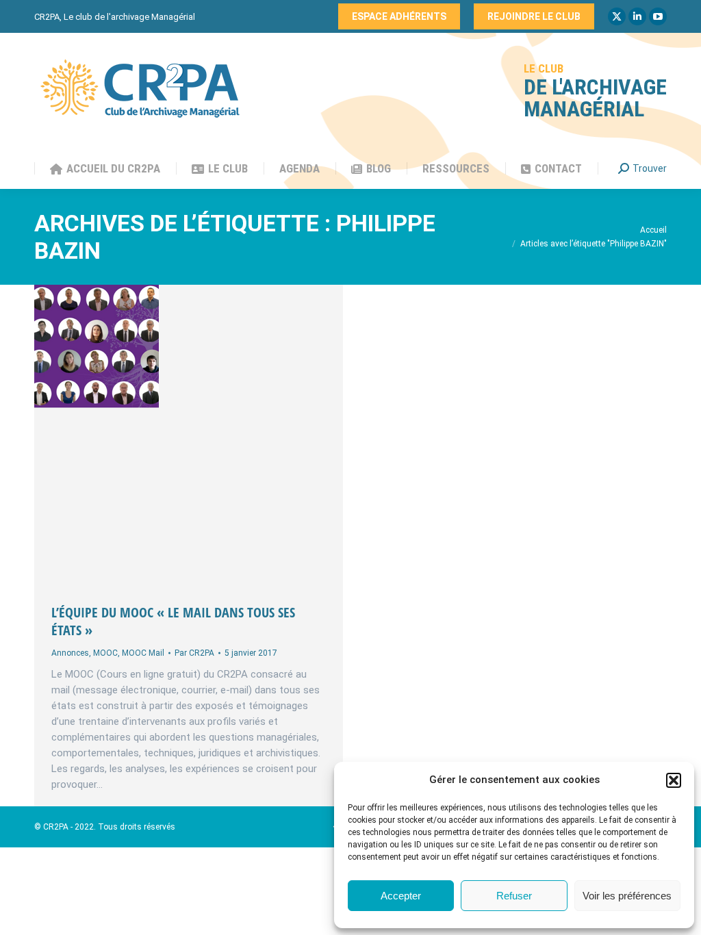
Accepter (401, 895)
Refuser (514, 895)
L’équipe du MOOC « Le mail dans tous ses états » (173, 621)
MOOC (105, 653)
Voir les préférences (627, 895)
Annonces (70, 653)
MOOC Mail (143, 653)
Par (194, 653)
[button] (673, 780)
